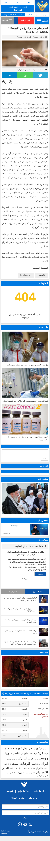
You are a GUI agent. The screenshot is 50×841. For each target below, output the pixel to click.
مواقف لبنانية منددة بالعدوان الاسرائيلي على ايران (21, 632)
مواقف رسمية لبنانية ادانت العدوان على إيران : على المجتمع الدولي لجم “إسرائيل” (20, 643)
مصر (46, 748)
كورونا (18, 748)
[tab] (25, 546)
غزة (40, 753)
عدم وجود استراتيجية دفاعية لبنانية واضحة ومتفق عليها (26, 559)
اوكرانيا (38, 764)
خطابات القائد (42, 479)
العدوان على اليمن (16, 768)
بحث (44, 458)
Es (29, 2)
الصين (22, 772)
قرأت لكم (33, 798)
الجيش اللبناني (42, 776)
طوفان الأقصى (20, 753)
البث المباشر (25, 20)
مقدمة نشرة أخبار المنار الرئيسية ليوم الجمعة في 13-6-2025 (20, 610)
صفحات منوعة (38, 69)
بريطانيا (9, 759)
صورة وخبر (43, 652)
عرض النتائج (25, 579)
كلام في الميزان (18, 798)
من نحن (45, 14)
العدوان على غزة (29, 768)
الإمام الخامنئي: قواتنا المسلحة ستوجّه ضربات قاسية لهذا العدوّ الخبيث (20, 599)
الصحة (17, 773)
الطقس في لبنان (30, 773)
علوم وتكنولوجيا (24, 69)
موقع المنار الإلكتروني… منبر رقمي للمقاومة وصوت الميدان (21, 621)
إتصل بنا (37, 14)
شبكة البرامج (23, 791)
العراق (39, 768)
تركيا (20, 758)
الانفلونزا (41, 275)
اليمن (33, 764)
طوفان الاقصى (32, 753)
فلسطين (9, 748)
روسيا (43, 758)
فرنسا (46, 753)
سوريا (8, 753)
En (6, 2)
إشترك (25, 818)
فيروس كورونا (25, 275)
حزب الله (28, 758)
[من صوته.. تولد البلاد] (25, 671)
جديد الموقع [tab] (37, 591)
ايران (44, 763)
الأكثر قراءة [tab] (13, 591)
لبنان (42, 748)
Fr (17, 2)
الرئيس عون (11, 773)
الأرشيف (29, 14)
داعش (36, 759)
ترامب (14, 758)
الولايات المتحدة (20, 763)
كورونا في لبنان (31, 748)
